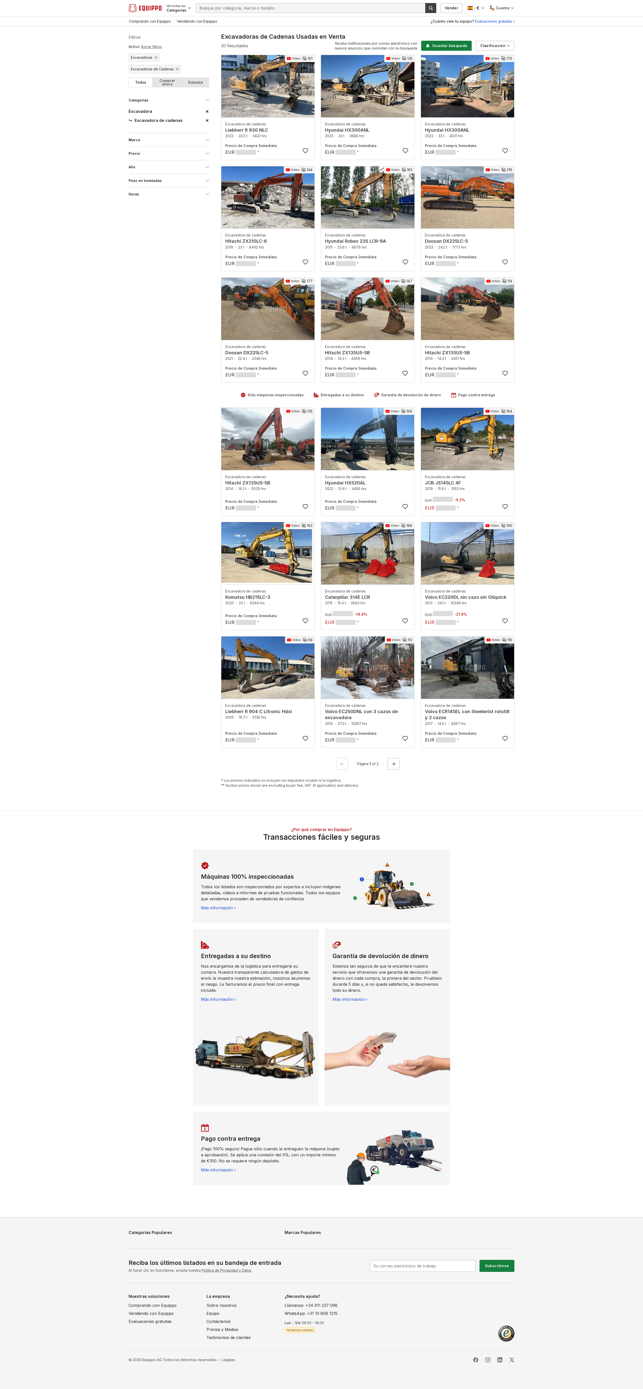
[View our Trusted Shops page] (506, 1333)
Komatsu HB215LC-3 (247, 597)
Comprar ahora (167, 82)
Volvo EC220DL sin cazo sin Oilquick (465, 597)
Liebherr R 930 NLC (246, 130)
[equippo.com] (145, 8)
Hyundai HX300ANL (347, 130)
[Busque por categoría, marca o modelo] (430, 8)
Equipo (213, 1313)
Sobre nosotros (221, 1305)
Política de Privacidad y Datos (226, 1270)
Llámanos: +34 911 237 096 (311, 1305)
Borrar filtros (151, 46)
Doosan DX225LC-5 (446, 241)
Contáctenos (218, 1321)
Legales (228, 1360)
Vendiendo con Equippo (151, 1313)
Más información (217, 907)
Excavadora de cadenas (245, 124)
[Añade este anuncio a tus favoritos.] (305, 151)
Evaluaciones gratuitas (493, 21)
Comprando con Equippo (153, 1305)
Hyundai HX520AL (345, 482)
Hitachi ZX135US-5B (347, 352)
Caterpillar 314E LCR (347, 597)
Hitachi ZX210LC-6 (246, 241)
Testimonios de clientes (228, 1337)
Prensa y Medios (222, 1329)
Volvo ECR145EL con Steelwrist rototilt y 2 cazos (467, 714)
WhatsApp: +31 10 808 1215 (311, 1313)
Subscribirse (497, 1266)
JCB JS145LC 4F (443, 482)
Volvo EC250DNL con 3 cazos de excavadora (361, 714)
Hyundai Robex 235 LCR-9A (355, 241)
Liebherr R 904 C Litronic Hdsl (258, 711)
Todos (140, 82)
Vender (451, 8)
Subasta (195, 82)
